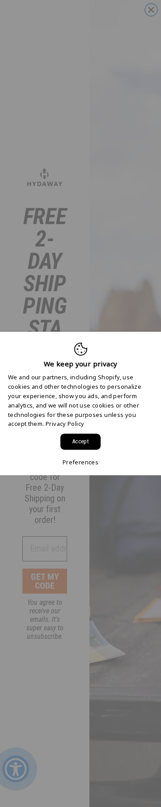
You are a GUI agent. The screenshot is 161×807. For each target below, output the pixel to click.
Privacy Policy (65, 424)
